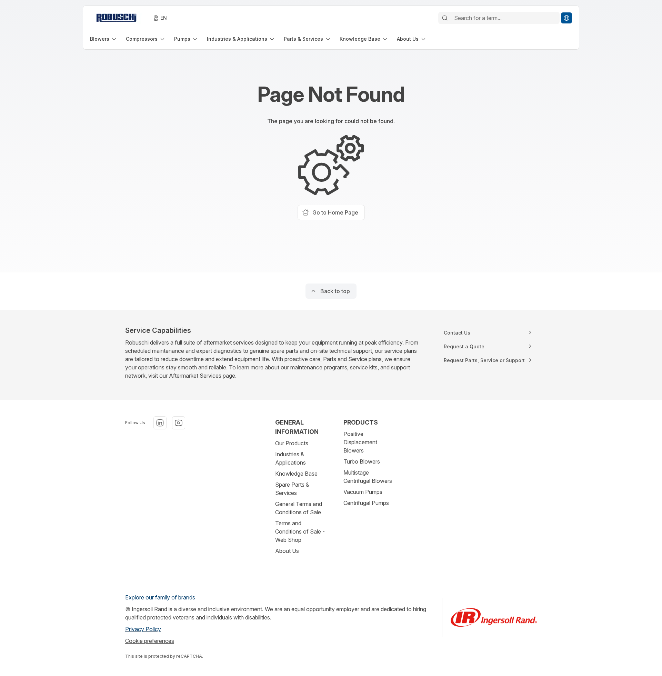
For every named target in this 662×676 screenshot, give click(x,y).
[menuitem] (104, 38)
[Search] (445, 18)
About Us (287, 550)
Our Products (291, 443)
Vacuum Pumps (362, 491)
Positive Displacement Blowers (360, 442)
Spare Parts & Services (292, 488)
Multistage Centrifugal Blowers (367, 476)
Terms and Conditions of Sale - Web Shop (300, 531)
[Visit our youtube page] (178, 422)
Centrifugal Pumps (366, 502)
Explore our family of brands (160, 597)
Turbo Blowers (361, 461)
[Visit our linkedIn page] (160, 422)
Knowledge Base (296, 473)
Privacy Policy (143, 629)
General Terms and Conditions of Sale (298, 508)
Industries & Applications (290, 458)
